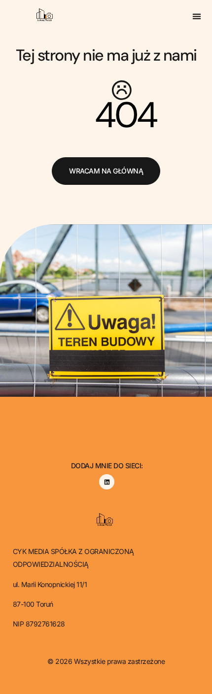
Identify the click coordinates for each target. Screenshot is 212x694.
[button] (197, 16)
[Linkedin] (106, 481)
